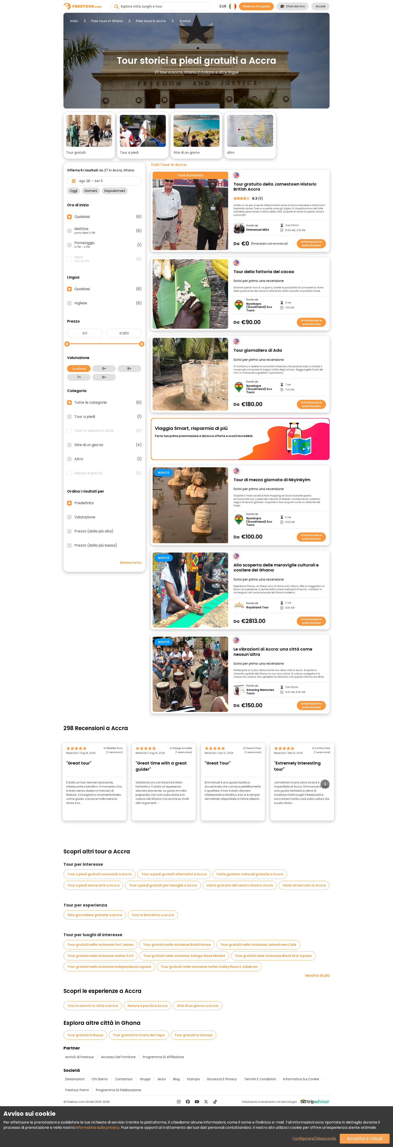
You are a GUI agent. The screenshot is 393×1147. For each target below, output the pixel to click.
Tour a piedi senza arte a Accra (93, 885)
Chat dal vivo (295, 6)
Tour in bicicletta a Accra (153, 915)
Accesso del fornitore (118, 1057)
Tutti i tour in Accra (168, 164)
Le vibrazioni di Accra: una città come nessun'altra (273, 652)
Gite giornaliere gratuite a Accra (94, 915)
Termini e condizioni (260, 1079)
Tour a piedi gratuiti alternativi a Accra (174, 874)
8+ (129, 368)
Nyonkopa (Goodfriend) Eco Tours (259, 307)
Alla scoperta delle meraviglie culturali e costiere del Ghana (276, 568)
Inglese (108, 303)
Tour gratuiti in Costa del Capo (139, 1035)
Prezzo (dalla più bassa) (95, 545)
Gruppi (145, 1079)
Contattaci (124, 1079)
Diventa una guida (256, 6)
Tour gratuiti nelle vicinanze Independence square (109, 966)
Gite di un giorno (108, 445)
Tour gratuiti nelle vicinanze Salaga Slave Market (184, 955)
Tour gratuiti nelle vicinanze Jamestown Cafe (258, 944)
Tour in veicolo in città (108, 431)
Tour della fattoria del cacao (264, 271)
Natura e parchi (108, 473)
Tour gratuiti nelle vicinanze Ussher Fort (100, 955)
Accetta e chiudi (364, 1139)
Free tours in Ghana (107, 21)
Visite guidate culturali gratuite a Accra (249, 874)
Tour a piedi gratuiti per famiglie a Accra (163, 885)
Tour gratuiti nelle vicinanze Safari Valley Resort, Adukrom (209, 966)
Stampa (193, 1079)
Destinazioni (74, 1079)
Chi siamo (100, 1079)
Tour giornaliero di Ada (258, 350)
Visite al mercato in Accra (304, 885)
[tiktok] (215, 1101)
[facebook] (188, 1101)
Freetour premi (77, 1090)
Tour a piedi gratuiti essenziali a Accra (99, 874)
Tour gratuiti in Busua (85, 1035)
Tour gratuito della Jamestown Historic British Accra (275, 187)
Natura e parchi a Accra (147, 1005)
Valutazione (84, 517)
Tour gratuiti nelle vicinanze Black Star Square (273, 955)
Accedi (320, 6)
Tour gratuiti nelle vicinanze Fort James (100, 944)
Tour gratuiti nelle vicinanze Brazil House (177, 944)
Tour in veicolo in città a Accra (92, 1005)
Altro (108, 459)
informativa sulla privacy (97, 1127)
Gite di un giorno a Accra (197, 1005)
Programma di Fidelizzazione (118, 1090)
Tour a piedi (108, 416)
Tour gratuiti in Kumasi (193, 1035)
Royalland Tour (257, 607)
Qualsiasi (79, 368)
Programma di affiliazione (163, 1057)
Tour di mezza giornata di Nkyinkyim (272, 480)
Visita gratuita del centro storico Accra (240, 885)
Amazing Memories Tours (260, 691)
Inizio (74, 21)
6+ (104, 377)
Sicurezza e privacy (222, 1079)
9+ (104, 368)
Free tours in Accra (151, 21)
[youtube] (197, 1101)
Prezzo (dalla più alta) (93, 531)
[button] (89, 135)
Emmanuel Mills (257, 229)
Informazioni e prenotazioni (311, 243)
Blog (176, 1079)
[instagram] (178, 1101)
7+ (79, 377)
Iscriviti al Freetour (79, 1057)
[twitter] (206, 1101)
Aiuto (162, 1079)
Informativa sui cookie (301, 1079)
